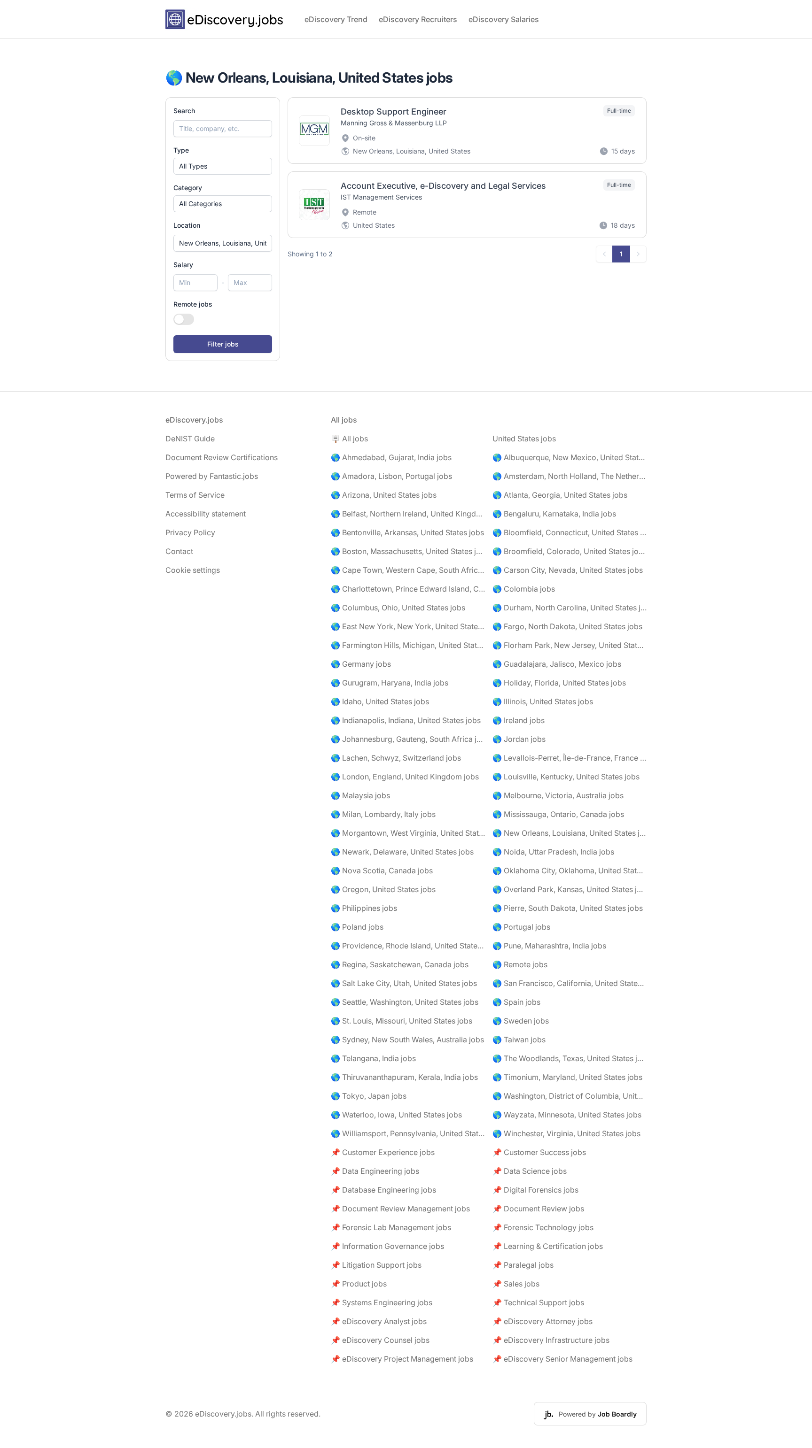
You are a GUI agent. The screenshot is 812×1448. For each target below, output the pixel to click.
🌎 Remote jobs (519, 964)
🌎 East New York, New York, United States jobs (408, 626)
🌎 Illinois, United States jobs (542, 701)
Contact (179, 551)
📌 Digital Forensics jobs (535, 1189)
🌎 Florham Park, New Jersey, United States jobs (569, 645)
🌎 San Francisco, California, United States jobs (569, 983)
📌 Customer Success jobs (539, 1152)
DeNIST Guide (190, 438)
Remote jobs (192, 304)
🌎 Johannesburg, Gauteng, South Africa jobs (408, 739)
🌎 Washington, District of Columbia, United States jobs (569, 1096)
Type (181, 150)
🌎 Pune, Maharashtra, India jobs (549, 945)
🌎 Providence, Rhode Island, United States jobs (408, 945)
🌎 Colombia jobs (523, 588)
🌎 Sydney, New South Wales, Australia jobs (407, 1039)
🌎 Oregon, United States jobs (383, 889)
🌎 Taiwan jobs (519, 1039)
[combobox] (222, 243)
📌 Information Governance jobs (387, 1246)
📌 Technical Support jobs (538, 1302)
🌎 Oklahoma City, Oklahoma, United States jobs (569, 870)
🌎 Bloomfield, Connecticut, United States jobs (569, 532)
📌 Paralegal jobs (523, 1265)
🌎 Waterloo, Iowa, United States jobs (396, 1114)
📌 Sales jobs (515, 1283)
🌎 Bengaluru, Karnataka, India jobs (554, 513)
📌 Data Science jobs (529, 1171)
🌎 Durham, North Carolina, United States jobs (569, 607)
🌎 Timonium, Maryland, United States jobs (567, 1077)
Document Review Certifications (221, 457)
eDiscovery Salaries (503, 19)
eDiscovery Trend (335, 19)
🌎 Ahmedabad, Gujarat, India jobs (391, 457)
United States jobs (524, 438)
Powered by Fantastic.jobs (211, 476)
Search (184, 111)
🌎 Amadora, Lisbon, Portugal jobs (391, 476)
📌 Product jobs (359, 1283)
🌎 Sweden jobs (520, 1020)
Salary (183, 265)
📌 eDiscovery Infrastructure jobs (550, 1340)
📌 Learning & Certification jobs (547, 1246)
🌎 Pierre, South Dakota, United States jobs (567, 908)
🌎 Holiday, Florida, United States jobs (559, 682)
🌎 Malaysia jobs (360, 795)
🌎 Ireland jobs (518, 720)
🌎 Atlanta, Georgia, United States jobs (559, 495)
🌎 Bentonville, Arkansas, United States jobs (407, 532)
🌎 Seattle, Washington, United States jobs (404, 1002)
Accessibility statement (205, 513)
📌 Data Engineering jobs (375, 1171)
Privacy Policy (190, 532)
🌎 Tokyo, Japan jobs (368, 1096)
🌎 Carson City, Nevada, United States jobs (567, 570)
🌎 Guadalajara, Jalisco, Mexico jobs (556, 664)
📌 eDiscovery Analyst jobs (379, 1321)
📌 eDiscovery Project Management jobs (402, 1358)
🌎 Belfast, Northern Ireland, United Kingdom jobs (408, 513)
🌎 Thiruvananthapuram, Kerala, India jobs (404, 1077)
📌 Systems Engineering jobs (381, 1302)
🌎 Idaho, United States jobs (380, 701)
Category (187, 188)
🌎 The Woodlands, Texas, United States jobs (569, 1058)
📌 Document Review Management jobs (400, 1208)
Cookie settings (192, 570)
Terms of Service (195, 495)
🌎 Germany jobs (361, 664)
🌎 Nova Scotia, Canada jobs (382, 870)
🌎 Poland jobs (357, 927)
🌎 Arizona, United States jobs (384, 495)
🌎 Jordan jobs (519, 739)
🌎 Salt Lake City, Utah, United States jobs (404, 983)
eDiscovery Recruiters (418, 19)
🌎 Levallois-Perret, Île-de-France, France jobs (569, 758)
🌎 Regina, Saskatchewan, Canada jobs (399, 964)
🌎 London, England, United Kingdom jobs (405, 776)
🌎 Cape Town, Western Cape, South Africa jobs (408, 570)
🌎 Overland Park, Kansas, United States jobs (569, 889)
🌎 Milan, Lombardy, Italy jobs (383, 814)
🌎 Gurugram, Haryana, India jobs (389, 682)
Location (186, 225)
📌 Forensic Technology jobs (542, 1227)
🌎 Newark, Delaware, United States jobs (402, 851)
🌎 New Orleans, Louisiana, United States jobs (569, 833)
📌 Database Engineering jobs (383, 1189)
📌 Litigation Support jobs (376, 1265)
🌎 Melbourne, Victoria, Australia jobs (558, 795)
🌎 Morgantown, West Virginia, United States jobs (408, 833)
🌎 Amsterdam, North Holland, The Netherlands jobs (569, 476)
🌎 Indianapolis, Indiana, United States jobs (406, 720)
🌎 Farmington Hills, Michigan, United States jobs (408, 645)
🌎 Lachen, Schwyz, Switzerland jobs (396, 758)
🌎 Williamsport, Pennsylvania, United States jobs (408, 1133)
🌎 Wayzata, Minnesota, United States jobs (566, 1114)
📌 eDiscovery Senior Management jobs (562, 1358)
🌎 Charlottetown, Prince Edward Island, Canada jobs (408, 588)
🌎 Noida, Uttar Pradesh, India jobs (553, 851)
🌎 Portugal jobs (521, 927)
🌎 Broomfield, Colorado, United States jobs (569, 551)
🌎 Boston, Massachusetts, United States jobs (408, 551)
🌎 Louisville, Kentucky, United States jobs (566, 776)
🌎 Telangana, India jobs (373, 1058)
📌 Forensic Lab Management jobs (391, 1227)
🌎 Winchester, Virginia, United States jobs (566, 1133)
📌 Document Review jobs (538, 1208)
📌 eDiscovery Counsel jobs (380, 1340)
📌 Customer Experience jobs (383, 1152)
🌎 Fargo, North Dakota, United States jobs (567, 626)
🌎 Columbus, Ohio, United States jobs (398, 607)
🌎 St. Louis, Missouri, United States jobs (401, 1020)
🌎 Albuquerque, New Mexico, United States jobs (569, 457)
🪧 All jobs (349, 438)
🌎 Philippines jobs (364, 908)
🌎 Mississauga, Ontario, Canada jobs (558, 814)
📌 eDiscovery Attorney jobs (542, 1321)
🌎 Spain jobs (516, 1002)
